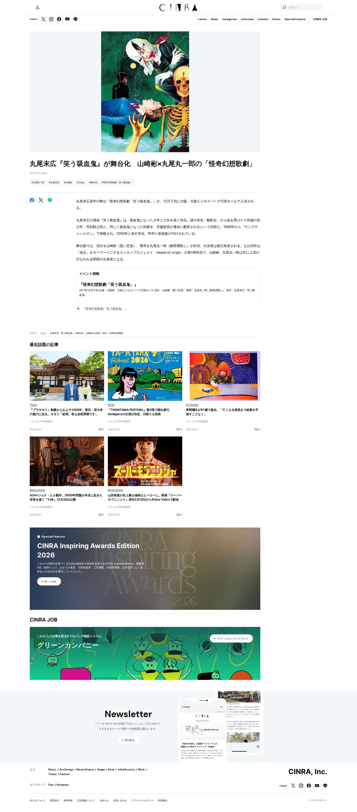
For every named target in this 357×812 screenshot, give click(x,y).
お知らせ (104, 800)
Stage (43, 333)
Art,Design (66, 769)
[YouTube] (67, 19)
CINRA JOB (320, 19)
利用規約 (162, 800)
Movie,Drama (85, 769)
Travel (52, 774)
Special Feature (295, 19)
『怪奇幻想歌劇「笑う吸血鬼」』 (105, 308)
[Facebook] (59, 19)
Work (141, 769)
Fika (51, 784)
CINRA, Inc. (307, 772)
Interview (247, 19)
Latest (202, 19)
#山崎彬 (68, 182)
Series (276, 19)
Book (111, 769)
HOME (33, 333)
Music (52, 769)
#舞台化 (93, 182)
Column (263, 19)
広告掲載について (86, 800)
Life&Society (126, 769)
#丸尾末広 (54, 182)
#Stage (80, 182)
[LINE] (75, 19)
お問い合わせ (120, 800)
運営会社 (54, 800)
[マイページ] (37, 7)
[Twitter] (43, 19)
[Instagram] (51, 19)
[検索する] (284, 7)
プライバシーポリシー (142, 800)
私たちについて (37, 800)
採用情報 (68, 800)
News (214, 19)
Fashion (65, 774)
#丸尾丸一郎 (38, 182)
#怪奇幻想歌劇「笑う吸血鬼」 (117, 182)
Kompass (63, 784)
